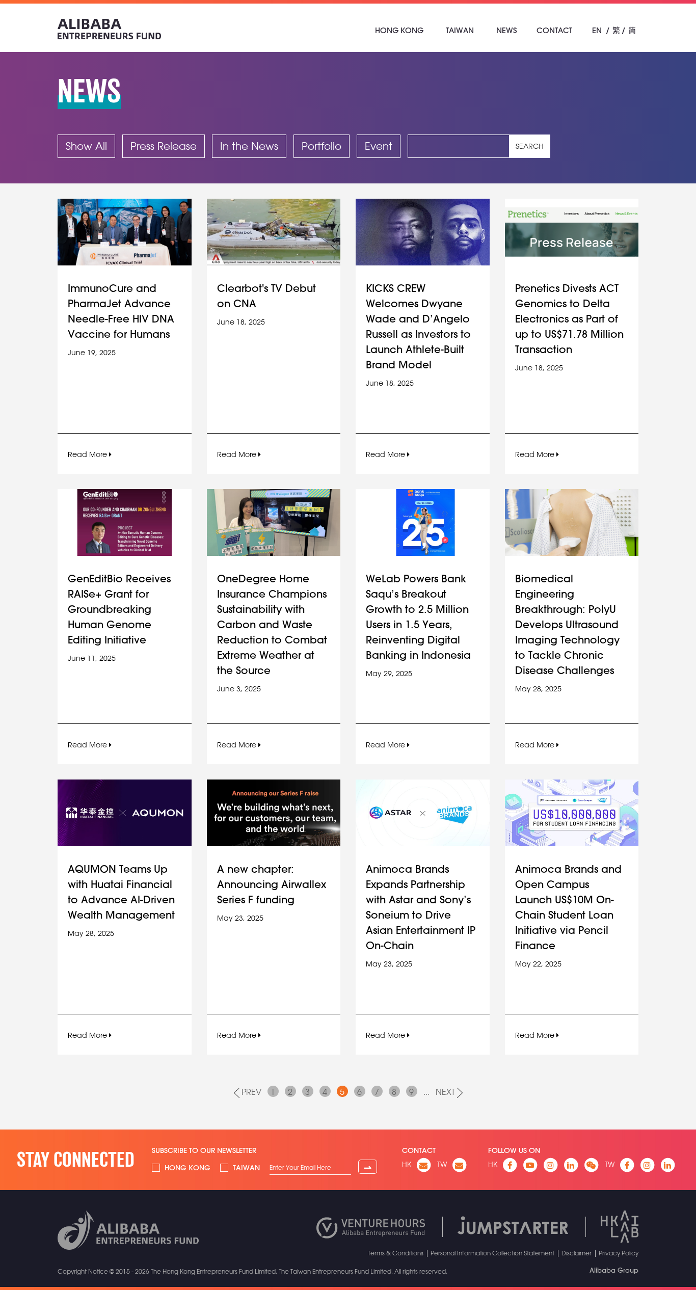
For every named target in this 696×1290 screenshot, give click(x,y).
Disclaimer (576, 1253)
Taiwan (460, 30)
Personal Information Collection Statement (492, 1253)
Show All (86, 146)
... (426, 1092)
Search (530, 146)
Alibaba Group (614, 1270)
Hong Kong (399, 30)
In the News (249, 146)
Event (378, 146)
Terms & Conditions (395, 1253)
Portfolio (321, 146)
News (506, 30)
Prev (250, 1092)
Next (446, 1092)
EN (597, 30)
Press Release (163, 146)
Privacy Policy (618, 1253)
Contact (554, 30)
